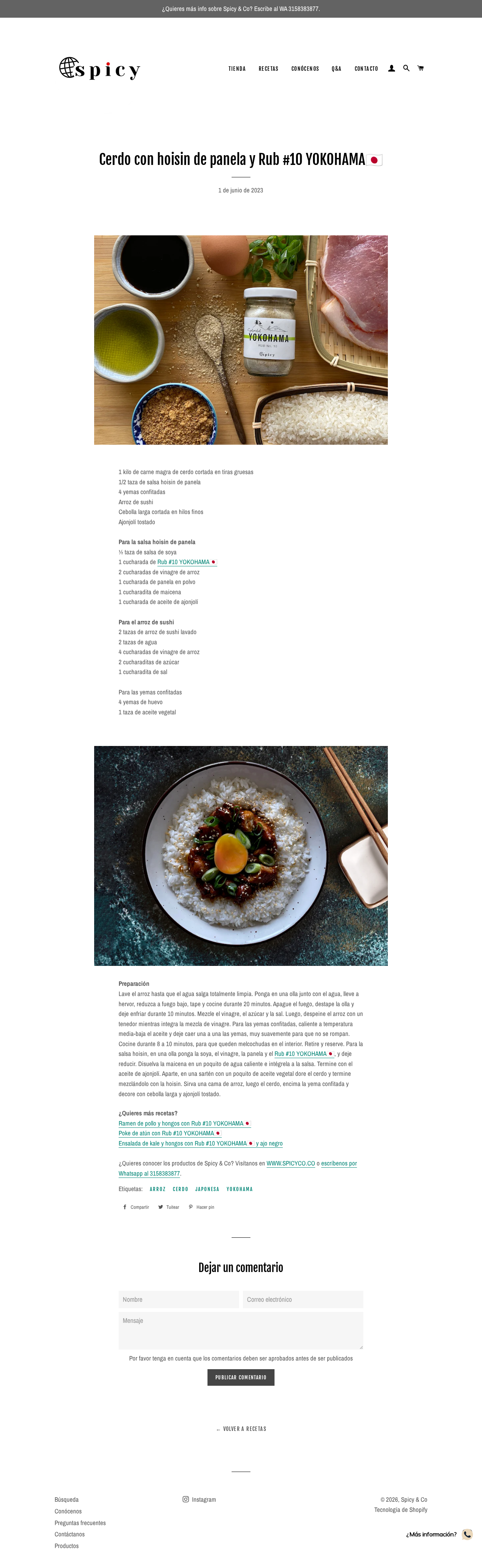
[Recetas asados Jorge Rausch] (253, 442)
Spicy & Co (414, 1499)
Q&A (337, 69)
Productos (67, 1545)
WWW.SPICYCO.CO (291, 1163)
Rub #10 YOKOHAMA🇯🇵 (187, 561)
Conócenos (305, 69)
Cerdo (181, 1189)
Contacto (366, 69)
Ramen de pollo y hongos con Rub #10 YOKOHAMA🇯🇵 (185, 1123)
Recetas (269, 69)
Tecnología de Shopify (400, 1509)
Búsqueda (67, 1499)
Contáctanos (70, 1534)
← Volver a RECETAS (241, 1429)
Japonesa (207, 1189)
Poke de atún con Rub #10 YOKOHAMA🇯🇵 (170, 1133)
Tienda (237, 69)
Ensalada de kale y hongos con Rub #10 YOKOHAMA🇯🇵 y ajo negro (201, 1143)
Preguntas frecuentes (80, 1522)
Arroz (158, 1189)
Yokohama (240, 1189)
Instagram (203, 1499)
